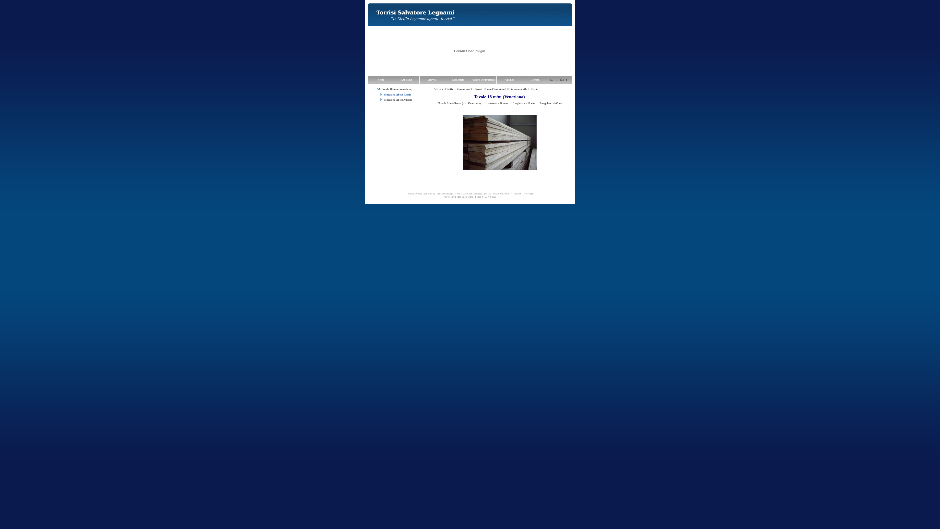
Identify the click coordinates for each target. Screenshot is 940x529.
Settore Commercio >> (461, 88)
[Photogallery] (562, 80)
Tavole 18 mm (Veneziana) (396, 89)
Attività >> (440, 88)
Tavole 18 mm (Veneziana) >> (493, 88)
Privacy (517, 193)
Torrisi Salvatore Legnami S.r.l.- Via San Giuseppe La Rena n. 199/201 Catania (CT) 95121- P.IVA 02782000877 (459, 193)
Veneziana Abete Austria (397, 99)
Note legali (529, 193)
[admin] (567, 80)
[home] (551, 80)
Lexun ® (479, 197)
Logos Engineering (464, 197)
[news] (556, 80)
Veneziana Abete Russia (397, 94)
